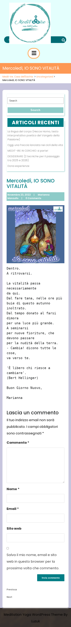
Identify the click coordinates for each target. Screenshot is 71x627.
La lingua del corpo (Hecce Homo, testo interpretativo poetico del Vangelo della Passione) (33, 135)
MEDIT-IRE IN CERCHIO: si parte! (27, 151)
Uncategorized (44, 76)
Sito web (14, 528)
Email (13, 508)
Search (63, 40)
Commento (18, 442)
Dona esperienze (18, 166)
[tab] (34, 53)
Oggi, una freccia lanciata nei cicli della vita (35, 145)
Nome (13, 489)
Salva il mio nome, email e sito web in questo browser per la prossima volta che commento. (33, 561)
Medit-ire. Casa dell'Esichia (17, 76)
